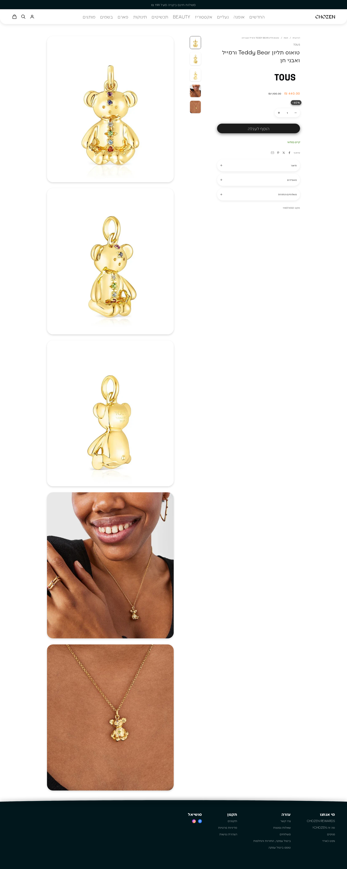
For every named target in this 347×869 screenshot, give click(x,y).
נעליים (223, 16)
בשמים (106, 16)
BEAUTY (181, 16)
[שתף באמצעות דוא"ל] (272, 152)
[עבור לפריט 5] (195, 107)
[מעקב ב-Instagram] (194, 821)
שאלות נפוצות (282, 827)
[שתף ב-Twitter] (283, 152)
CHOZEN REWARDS (321, 821)
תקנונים (232, 821)
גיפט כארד (328, 841)
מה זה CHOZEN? (323, 827)
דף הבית (296, 38)
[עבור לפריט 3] (195, 74)
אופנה (239, 16)
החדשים (256, 16)
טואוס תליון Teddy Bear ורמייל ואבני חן (260, 38)
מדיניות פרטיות (227, 827)
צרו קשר (285, 821)
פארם (123, 16)
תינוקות (140, 16)
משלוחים (285, 834)
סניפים (331, 834)
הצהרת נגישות (228, 834)
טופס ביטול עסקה (279, 847)
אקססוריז (203, 16)
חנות (286, 38)
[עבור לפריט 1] (195, 42)
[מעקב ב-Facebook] (200, 821)
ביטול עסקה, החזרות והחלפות (272, 841)
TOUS (296, 44)
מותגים (89, 16)
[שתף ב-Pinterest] (278, 152)
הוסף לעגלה (258, 128)
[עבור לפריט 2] (195, 58)
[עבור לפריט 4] (195, 90)
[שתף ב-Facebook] (289, 152)
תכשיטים (160, 16)
